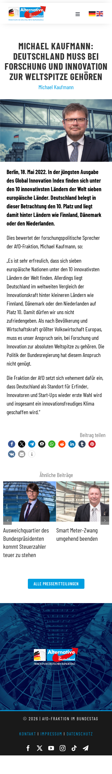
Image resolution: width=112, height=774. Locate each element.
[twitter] (40, 748)
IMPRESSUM (51, 733)
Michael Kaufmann (56, 86)
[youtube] (51, 748)
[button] (11, 444)
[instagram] (62, 748)
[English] (100, 12)
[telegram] (85, 748)
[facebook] (28, 748)
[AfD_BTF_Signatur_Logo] (27, 8)
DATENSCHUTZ (80, 733)
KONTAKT (27, 733)
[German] (92, 12)
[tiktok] (74, 748)
